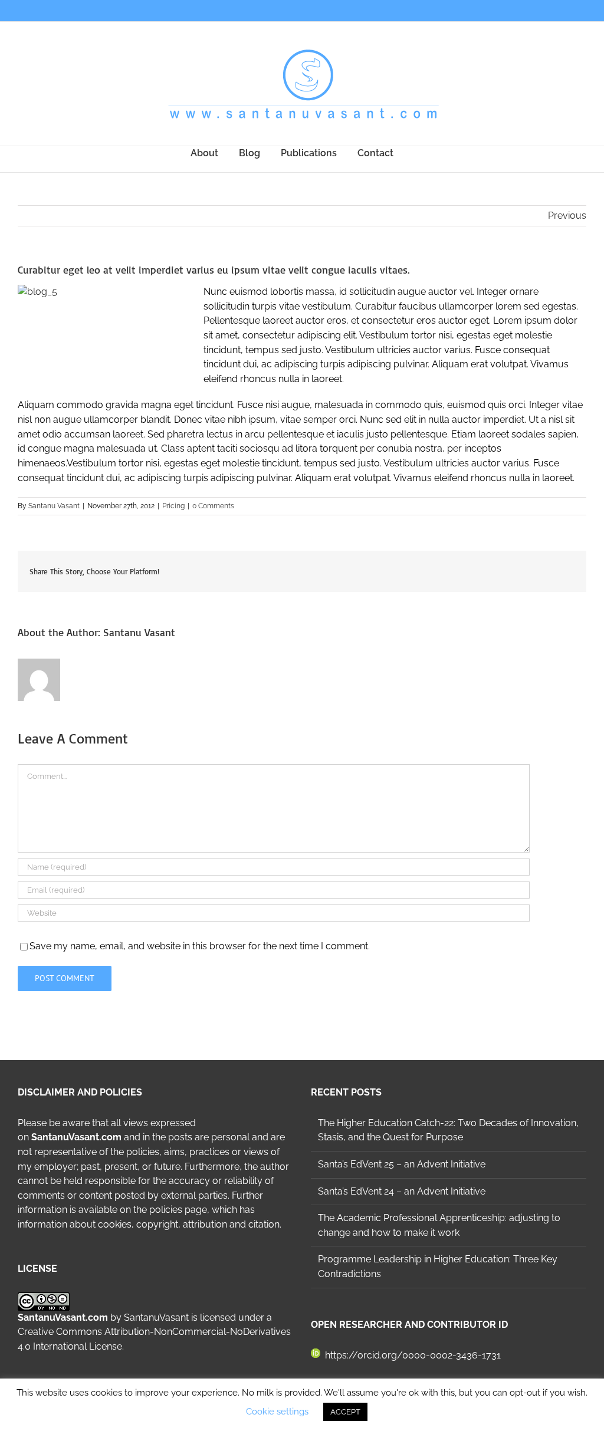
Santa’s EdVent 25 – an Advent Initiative (401, 1164)
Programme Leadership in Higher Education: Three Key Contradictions (437, 1266)
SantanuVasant (156, 1317)
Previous (567, 215)
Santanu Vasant (54, 506)
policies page (178, 1209)
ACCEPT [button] (345, 1411)
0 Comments (213, 506)
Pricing (173, 506)
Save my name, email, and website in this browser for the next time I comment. (199, 946)
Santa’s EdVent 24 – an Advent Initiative (401, 1191)
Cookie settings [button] (277, 1411)
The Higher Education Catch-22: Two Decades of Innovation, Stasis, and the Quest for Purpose (448, 1130)
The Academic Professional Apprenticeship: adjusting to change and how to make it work (439, 1225)
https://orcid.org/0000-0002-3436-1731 (413, 1355)
